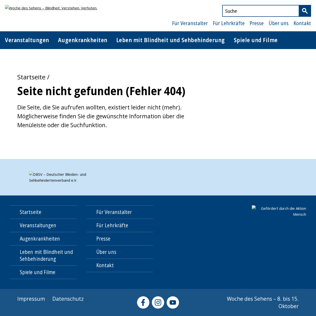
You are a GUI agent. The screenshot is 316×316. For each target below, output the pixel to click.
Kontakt (302, 23)
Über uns (279, 23)
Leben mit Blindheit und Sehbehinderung (170, 40)
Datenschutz (68, 298)
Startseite (31, 76)
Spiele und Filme (256, 40)
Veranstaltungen (27, 40)
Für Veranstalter (190, 23)
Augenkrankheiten (82, 40)
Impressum (31, 298)
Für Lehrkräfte (229, 23)
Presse (257, 23)
